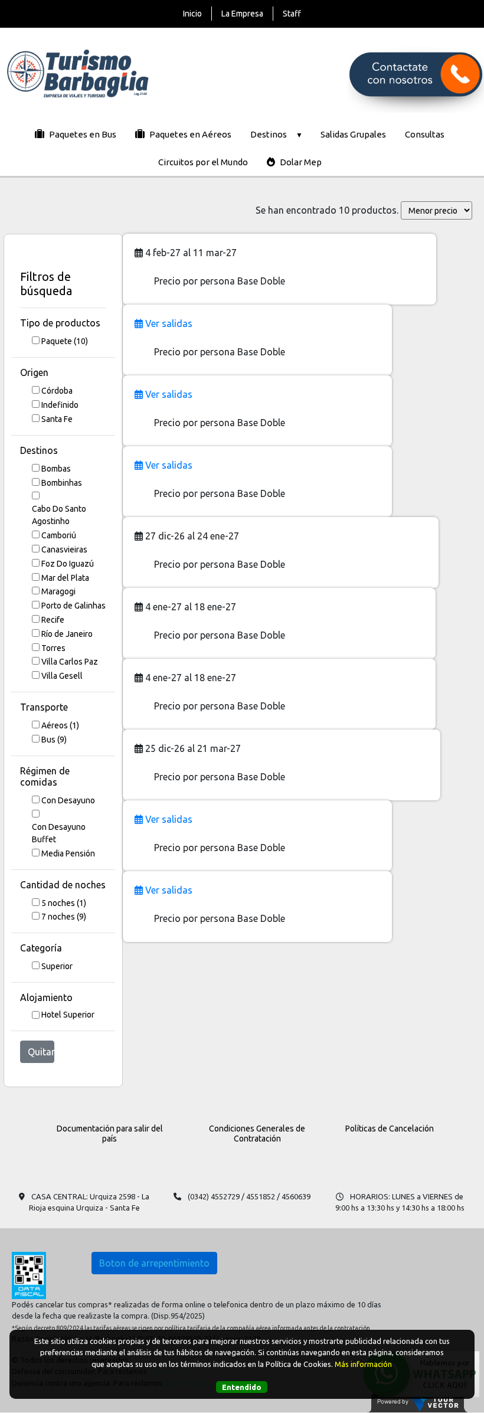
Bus (54, 739)
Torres (53, 648)
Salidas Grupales (353, 134)
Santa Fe (57, 419)
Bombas (56, 468)
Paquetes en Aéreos (189, 134)
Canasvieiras (64, 549)
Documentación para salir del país (110, 1133)
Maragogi (58, 591)
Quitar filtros (41, 1051)
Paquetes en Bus (81, 134)
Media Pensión (68, 853)
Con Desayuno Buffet (59, 833)
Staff (292, 13)
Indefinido (60, 405)
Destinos (268, 134)
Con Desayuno (68, 800)
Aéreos (60, 725)
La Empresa (242, 13)
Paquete (64, 341)
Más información (363, 1364)
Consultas (424, 134)
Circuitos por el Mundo (203, 162)
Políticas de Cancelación (389, 1128)
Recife (52, 619)
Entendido (241, 1387)
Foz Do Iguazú (67, 563)
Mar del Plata (65, 578)
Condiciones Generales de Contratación (257, 1133)
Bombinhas (61, 483)
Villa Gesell (62, 676)
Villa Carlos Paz (69, 661)
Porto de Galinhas (73, 605)
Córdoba (57, 390)
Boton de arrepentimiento (154, 1263)
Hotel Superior (67, 1014)
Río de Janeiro (67, 634)
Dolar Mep (300, 162)
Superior (57, 966)
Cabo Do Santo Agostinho (59, 515)
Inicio (192, 13)
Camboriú (58, 535)
